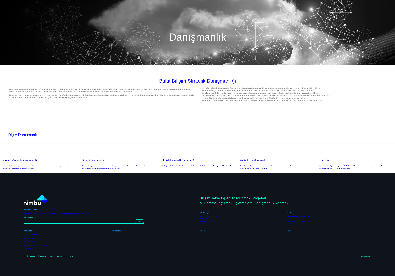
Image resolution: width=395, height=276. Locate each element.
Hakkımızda (116, 231)
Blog (289, 231)
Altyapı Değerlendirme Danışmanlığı (20, 160)
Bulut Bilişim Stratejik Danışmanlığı (178, 160)
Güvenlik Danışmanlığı (93, 160)
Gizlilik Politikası (366, 256)
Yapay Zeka (324, 160)
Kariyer (202, 231)
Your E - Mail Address (29, 217)
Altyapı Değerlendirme (31, 234)
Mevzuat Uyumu (29, 242)
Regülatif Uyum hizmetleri (252, 160)
